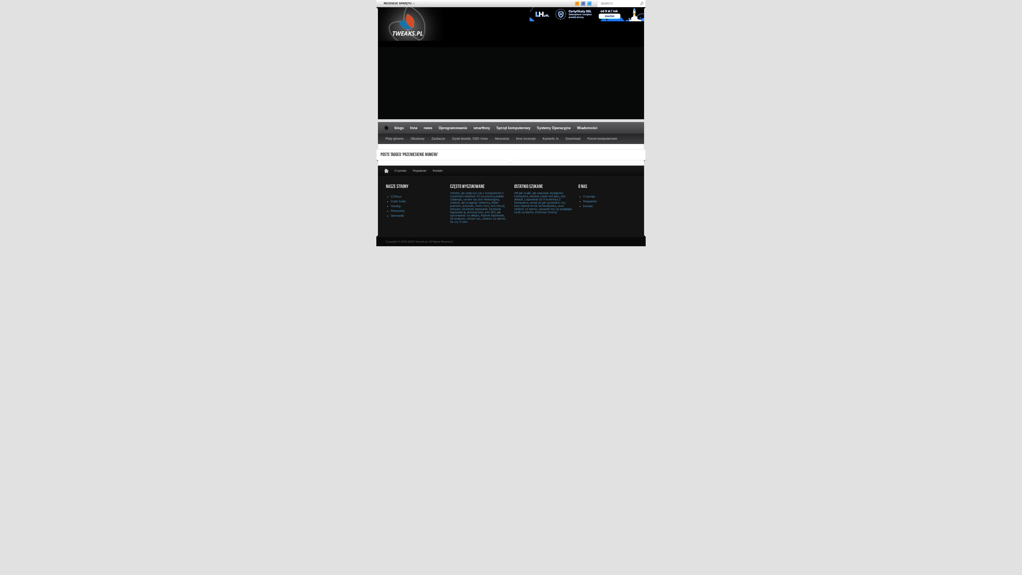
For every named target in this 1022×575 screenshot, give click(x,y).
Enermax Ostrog (546, 212)
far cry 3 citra (458, 221)
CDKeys (396, 196)
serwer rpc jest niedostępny (481, 199)
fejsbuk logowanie (492, 215)
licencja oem (475, 212)
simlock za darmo (493, 218)
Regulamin (419, 170)
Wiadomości (587, 128)
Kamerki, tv (551, 139)
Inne (413, 128)
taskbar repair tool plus (544, 196)
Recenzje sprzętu (396, 3)
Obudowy (418, 139)
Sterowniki (397, 215)
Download (573, 139)
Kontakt (438, 170)
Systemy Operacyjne (554, 128)
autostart (468, 205)
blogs (399, 128)
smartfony (481, 128)
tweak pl (535, 202)
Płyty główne (394, 139)
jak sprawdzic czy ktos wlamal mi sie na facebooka (540, 204)
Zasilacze (438, 139)
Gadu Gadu (398, 201)
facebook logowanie (475, 209)
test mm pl (497, 205)
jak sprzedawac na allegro (475, 214)
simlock (455, 202)
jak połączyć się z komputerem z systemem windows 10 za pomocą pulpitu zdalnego (477, 196)
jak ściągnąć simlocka (475, 202)
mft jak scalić (522, 193)
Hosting (396, 206)
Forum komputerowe (602, 139)
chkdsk (455, 193)
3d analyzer (457, 218)
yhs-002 (490, 212)
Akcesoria (502, 139)
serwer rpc (474, 218)
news (428, 128)
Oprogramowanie (453, 128)
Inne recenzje (526, 139)
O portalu (400, 170)
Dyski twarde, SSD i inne (470, 139)
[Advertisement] (511, 82)
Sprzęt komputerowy (513, 128)
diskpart (455, 209)
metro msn (482, 205)
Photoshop (398, 210)
